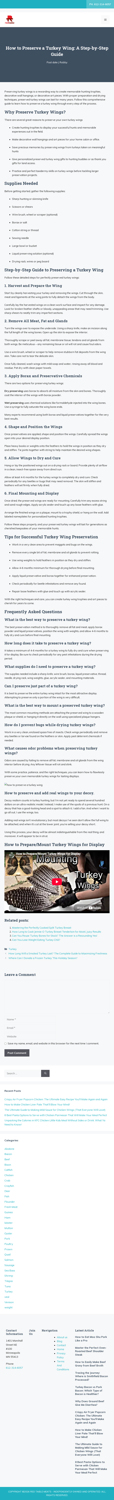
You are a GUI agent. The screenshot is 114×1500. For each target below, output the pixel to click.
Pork (7, 1238)
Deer (7, 1191)
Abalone (9, 1148)
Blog (59, 1341)
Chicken (9, 1175)
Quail (7, 1254)
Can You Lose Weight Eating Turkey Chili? (36, 939)
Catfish (8, 1169)
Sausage (9, 1265)
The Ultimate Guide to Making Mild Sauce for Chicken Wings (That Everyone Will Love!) (54, 1109)
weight (8, 1307)
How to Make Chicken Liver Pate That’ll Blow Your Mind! (37, 1104)
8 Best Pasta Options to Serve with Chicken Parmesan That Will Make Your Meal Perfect (55, 1115)
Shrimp (8, 1275)
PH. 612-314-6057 (100, 4)
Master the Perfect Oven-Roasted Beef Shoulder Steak (90, 1351)
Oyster (8, 1233)
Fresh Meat (11, 1206)
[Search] (45, 1073)
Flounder (9, 1201)
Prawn (8, 1249)
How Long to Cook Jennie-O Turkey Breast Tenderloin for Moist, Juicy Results (56, 931)
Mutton (8, 1228)
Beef (7, 1159)
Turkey (12, 949)
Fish (6, 1196)
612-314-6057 (14, 1367)
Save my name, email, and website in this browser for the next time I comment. (53, 1043)
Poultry (8, 1244)
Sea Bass (9, 1270)
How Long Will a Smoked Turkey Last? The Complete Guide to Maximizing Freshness (57, 953)
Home (60, 1349)
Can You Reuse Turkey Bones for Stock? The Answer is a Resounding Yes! (54, 935)
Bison (7, 1164)
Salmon (8, 1259)
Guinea (8, 1212)
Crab (7, 1180)
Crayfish (9, 1185)
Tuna (7, 1286)
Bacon (8, 1154)
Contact (61, 1345)
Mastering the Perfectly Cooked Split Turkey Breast (41, 927)
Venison (9, 1302)
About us (62, 1337)
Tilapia (8, 1281)
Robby (63, 62)
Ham (7, 1217)
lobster (8, 1222)
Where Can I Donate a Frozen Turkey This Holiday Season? (42, 958)
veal (6, 1296)
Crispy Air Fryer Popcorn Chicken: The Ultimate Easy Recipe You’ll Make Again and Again (55, 1099)
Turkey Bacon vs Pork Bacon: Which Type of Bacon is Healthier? (88, 1390)
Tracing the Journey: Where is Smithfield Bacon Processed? (91, 1376)
